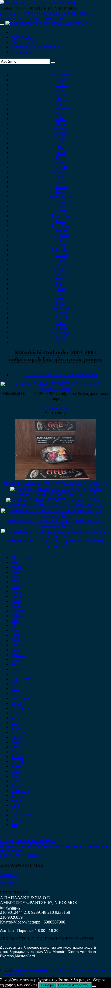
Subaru (61, 313)
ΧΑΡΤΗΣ (8, 883)
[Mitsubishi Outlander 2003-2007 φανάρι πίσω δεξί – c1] (55, 500)
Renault (61, 279)
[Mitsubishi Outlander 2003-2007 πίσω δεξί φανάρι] (55, 489)
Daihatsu (60, 133)
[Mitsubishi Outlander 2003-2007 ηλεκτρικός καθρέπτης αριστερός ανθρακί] (55, 515)
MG (60, 240)
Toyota (61, 327)
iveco (60, 181)
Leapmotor (61, 215)
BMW (61, 94)
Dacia (61, 123)
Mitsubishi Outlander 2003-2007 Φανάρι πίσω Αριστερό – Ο (55, 483)
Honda (61, 167)
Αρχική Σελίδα (23, 37)
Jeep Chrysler (60, 196)
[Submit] (53, 62)
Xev (61, 342)
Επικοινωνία (21, 51)
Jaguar (61, 191)
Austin (61, 84)
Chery (61, 104)
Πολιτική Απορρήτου (73, 985)
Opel (61, 259)
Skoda (61, 298)
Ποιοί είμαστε (23, 42)
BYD (61, 99)
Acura (61, 89)
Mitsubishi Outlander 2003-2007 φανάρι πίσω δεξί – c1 (55, 505)
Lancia (61, 211)
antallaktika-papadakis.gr (35, 970)
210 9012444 (11, 13)
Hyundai (61, 172)
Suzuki (61, 317)
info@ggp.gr (11, 907)
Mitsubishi (61, 249)
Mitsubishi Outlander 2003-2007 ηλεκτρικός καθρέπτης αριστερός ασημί (55, 543)
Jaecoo (61, 186)
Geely (61, 157)
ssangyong (61, 308)
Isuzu (60, 177)
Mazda (61, 230)
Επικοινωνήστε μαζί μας (21, 855)
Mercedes (61, 235)
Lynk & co (61, 225)
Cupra (61, 118)
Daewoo (61, 128)
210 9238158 (59, 13)
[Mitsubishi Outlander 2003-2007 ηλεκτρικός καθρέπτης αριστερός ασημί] (55, 536)
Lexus (61, 220)
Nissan (61, 254)
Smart (61, 303)
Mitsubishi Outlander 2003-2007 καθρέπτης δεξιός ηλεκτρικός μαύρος (55, 356)
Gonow (60, 162)
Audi (61, 79)
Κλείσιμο (47, 985)
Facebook (8, 874)
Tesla (61, 322)
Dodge (61, 138)
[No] (94, 986)
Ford (61, 152)
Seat (61, 293)
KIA (61, 201)
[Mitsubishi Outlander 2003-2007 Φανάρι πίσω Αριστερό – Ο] (55, 478)
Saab (61, 288)
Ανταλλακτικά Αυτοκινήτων (35, 47)
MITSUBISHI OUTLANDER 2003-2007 (61, 374)
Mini (61, 245)
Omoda (61, 264)
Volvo (61, 337)
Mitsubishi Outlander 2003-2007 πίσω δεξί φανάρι (55, 494)
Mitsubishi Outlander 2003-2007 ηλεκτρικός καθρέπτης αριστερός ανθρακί (55, 523)
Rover (61, 283)
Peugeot (61, 269)
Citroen (61, 113)
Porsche (61, 274)
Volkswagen (60, 332)
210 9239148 (35, 13)
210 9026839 (82, 13)
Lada (61, 206)
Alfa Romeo (60, 75)
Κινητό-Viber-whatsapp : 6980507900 (32, 18)
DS (61, 143)
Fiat (61, 147)
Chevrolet (61, 109)
